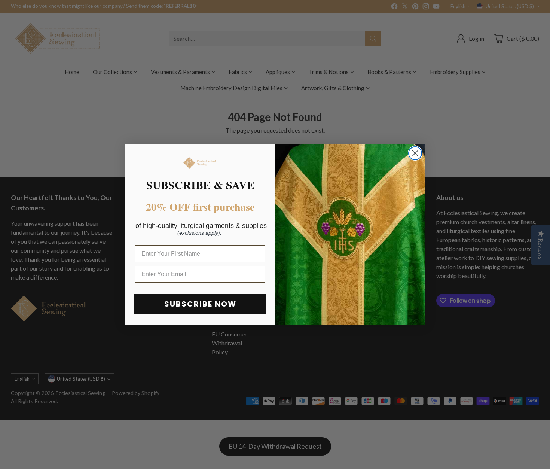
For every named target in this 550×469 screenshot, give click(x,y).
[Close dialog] (415, 153)
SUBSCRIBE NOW (200, 304)
